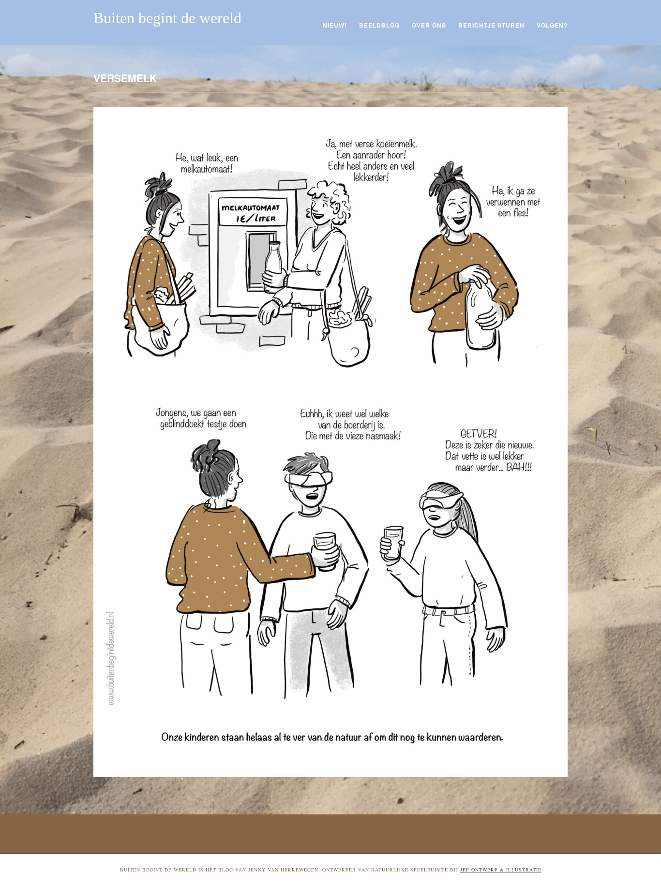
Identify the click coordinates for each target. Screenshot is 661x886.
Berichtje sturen (491, 25)
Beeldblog (379, 25)
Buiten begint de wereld (167, 18)
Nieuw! (335, 25)
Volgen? (552, 25)
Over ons (429, 25)
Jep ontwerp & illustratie (500, 869)
